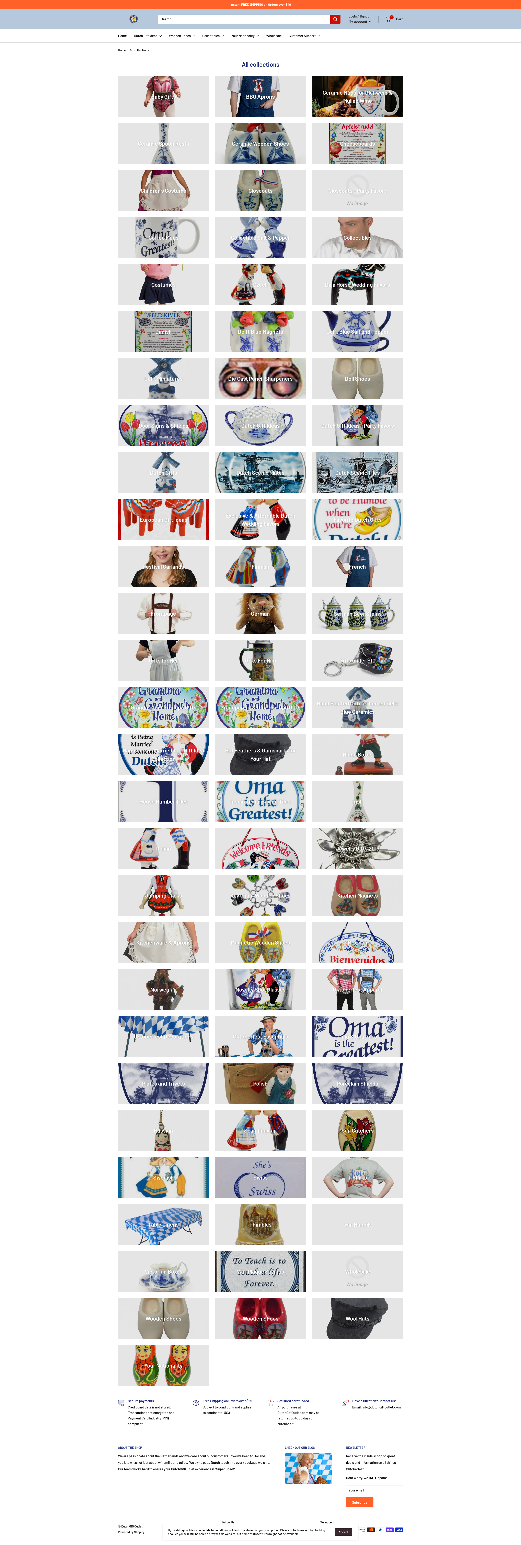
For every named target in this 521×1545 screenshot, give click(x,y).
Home (122, 35)
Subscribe (359, 1502)
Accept (343, 1532)
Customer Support (302, 35)
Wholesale (274, 35)
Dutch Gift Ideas (145, 35)
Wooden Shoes (180, 35)
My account (358, 21)
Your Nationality (243, 35)
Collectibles (211, 35)
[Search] (335, 19)
